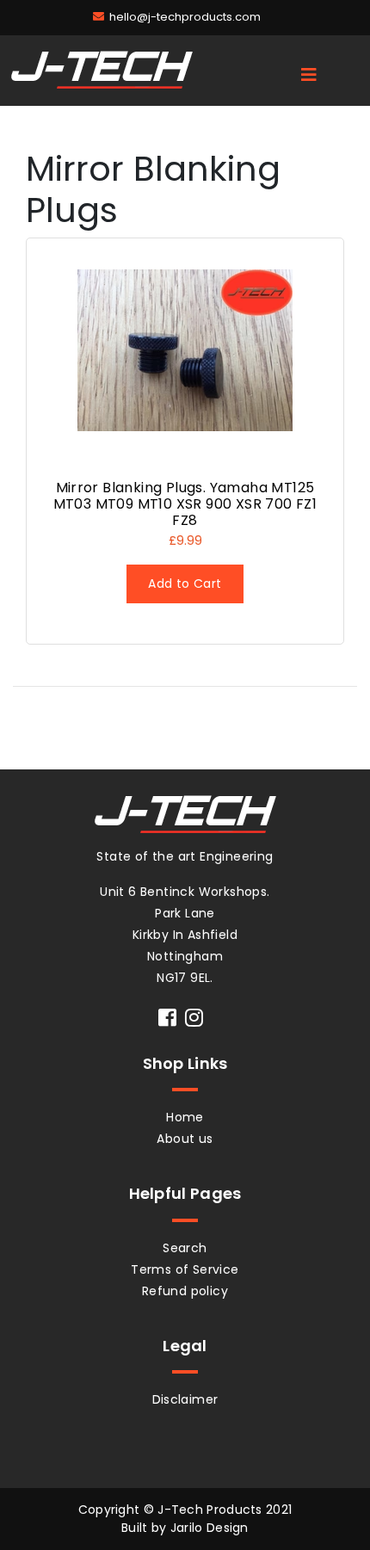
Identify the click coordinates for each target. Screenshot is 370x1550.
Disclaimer (185, 1399)
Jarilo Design (209, 1527)
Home (185, 1117)
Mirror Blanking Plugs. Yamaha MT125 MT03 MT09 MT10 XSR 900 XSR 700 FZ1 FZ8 (185, 504)
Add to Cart (184, 583)
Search (185, 1248)
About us (185, 1138)
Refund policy (185, 1291)
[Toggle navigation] (309, 75)
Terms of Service (184, 1269)
